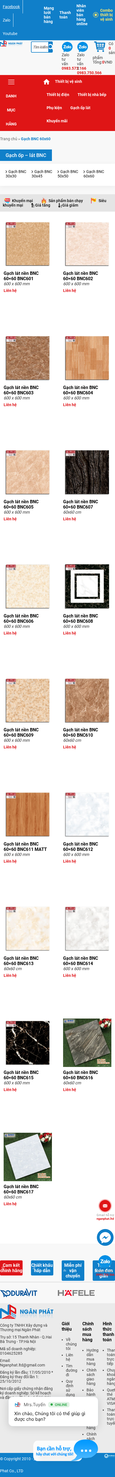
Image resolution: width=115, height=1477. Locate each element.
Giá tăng (42, 205)
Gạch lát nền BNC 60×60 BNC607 (80, 504)
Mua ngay (28, 300)
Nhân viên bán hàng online (82, 15)
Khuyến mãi (57, 121)
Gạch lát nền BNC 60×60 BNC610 (80, 732)
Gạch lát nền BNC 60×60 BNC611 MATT (25, 846)
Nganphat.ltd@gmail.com (22, 1365)
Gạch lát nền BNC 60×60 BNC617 (21, 1189)
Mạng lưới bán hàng (49, 15)
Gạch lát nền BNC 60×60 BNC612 (80, 846)
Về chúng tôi (71, 1344)
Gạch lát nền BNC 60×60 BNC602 (80, 276)
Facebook (11, 6)
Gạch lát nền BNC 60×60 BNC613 (21, 961)
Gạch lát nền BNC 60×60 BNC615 (21, 1075)
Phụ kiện (54, 108)
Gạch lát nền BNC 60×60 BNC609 (21, 732)
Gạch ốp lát (80, 108)
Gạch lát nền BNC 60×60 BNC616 (80, 1075)
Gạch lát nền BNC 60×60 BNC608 (80, 618)
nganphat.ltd (105, 1217)
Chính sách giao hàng (92, 1377)
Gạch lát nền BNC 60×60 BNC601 (21, 276)
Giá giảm (70, 205)
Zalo (6, 20)
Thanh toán (65, 14)
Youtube (10, 33)
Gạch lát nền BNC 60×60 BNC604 (80, 390)
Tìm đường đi (71, 1370)
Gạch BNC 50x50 (68, 173)
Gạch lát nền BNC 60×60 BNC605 (21, 504)
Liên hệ (69, 1357)
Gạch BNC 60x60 (93, 173)
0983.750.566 (105, 1273)
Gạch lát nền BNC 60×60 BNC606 (21, 618)
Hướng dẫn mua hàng (93, 1357)
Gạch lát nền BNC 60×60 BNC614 (80, 961)
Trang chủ (46, 81)
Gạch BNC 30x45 (42, 173)
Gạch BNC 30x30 (16, 173)
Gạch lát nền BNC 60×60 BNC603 (21, 390)
